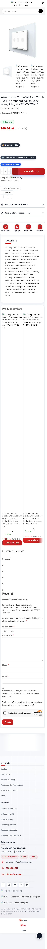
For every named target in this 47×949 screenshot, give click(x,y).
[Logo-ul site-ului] (22, 3)
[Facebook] (3, 884)
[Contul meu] (37, 3)
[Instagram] (9, 884)
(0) (13, 531)
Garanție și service (8, 825)
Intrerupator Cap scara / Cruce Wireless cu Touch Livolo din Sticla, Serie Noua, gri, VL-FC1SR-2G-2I (33, 518)
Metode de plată (7, 814)
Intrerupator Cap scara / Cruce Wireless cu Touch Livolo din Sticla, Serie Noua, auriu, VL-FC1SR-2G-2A (12, 519)
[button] (12, 542)
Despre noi (5, 774)
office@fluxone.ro (14, 874)
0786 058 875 (12, 868)
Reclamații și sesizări (9, 830)
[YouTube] (15, 884)
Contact (4, 769)
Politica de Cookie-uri (9, 790)
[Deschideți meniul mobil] (3, 3)
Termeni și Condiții (8, 780)
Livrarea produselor (9, 809)
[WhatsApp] (26, 884)
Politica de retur (7, 819)
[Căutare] (40, 11)
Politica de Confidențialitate (12, 785)
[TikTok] (21, 884)
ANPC (3, 796)
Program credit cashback (11, 835)
